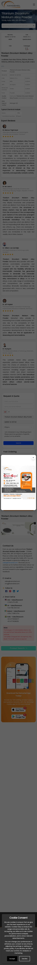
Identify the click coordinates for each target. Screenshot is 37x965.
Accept (12, 959)
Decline (24, 959)
